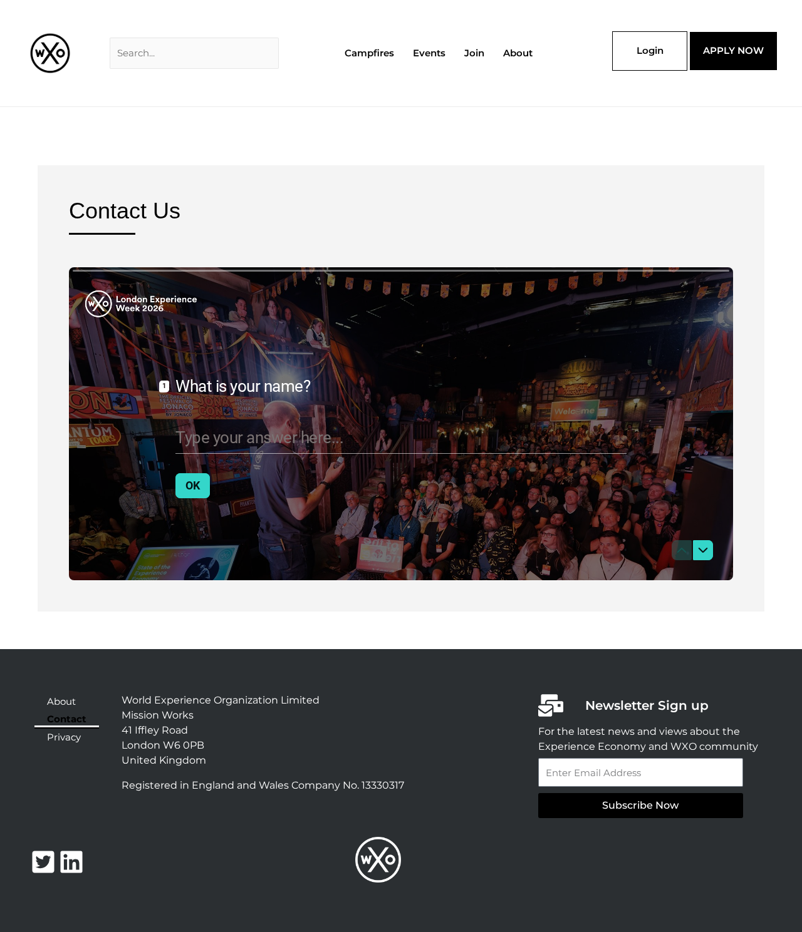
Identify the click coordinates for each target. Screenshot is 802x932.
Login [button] (650, 50)
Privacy (64, 737)
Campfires (369, 53)
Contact (66, 719)
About (518, 53)
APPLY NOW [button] (733, 50)
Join (474, 53)
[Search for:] (194, 53)
